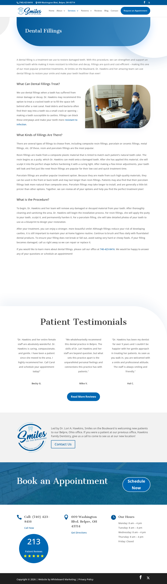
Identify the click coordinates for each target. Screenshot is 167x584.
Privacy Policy (85, 579)
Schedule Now (136, 484)
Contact (114, 11)
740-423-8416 (107, 249)
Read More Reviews (83, 396)
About (59, 11)
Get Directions (79, 532)
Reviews (98, 11)
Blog (106, 11)
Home (51, 11)
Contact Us (63, 444)
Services (72, 11)
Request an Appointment (135, 10)
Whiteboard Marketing (63, 579)
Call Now (29, 527)
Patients (85, 11)
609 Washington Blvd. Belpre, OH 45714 (84, 521)
